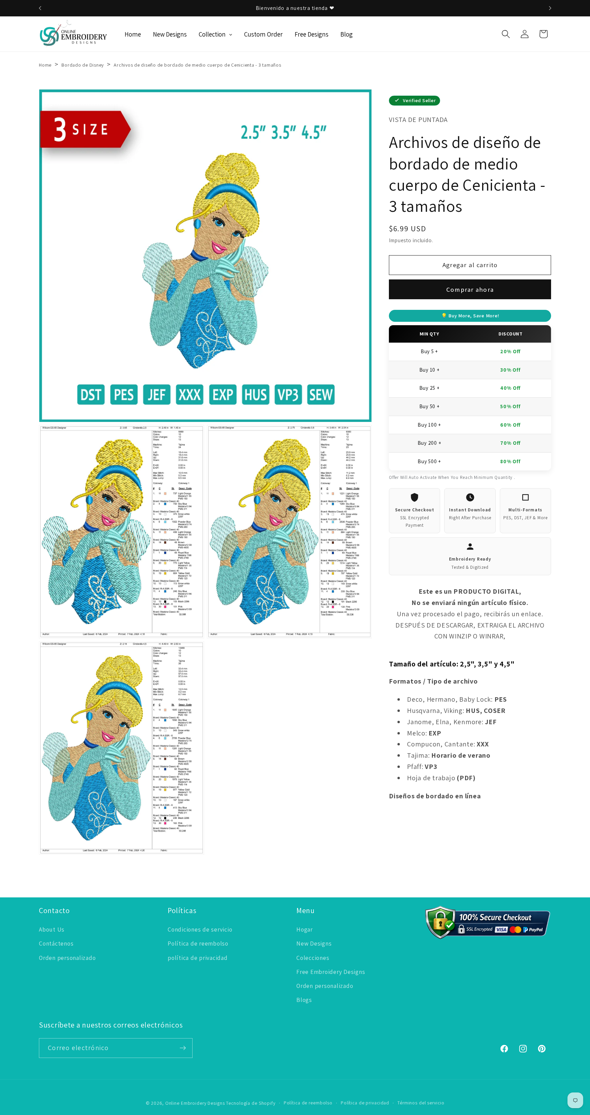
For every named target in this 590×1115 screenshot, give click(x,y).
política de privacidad (198, 958)
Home (45, 65)
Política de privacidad (365, 1103)
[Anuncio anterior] (39, 8)
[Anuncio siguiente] (550, 8)
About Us (52, 929)
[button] (505, 34)
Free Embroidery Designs (330, 972)
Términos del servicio (420, 1103)
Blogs (304, 1000)
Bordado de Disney (82, 65)
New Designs (314, 943)
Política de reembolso (198, 943)
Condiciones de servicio (200, 929)
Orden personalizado (67, 958)
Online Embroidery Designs (195, 1103)
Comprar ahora (470, 289)
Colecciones (312, 958)
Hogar (304, 929)
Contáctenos (56, 943)
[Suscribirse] (182, 1048)
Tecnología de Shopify (250, 1103)
